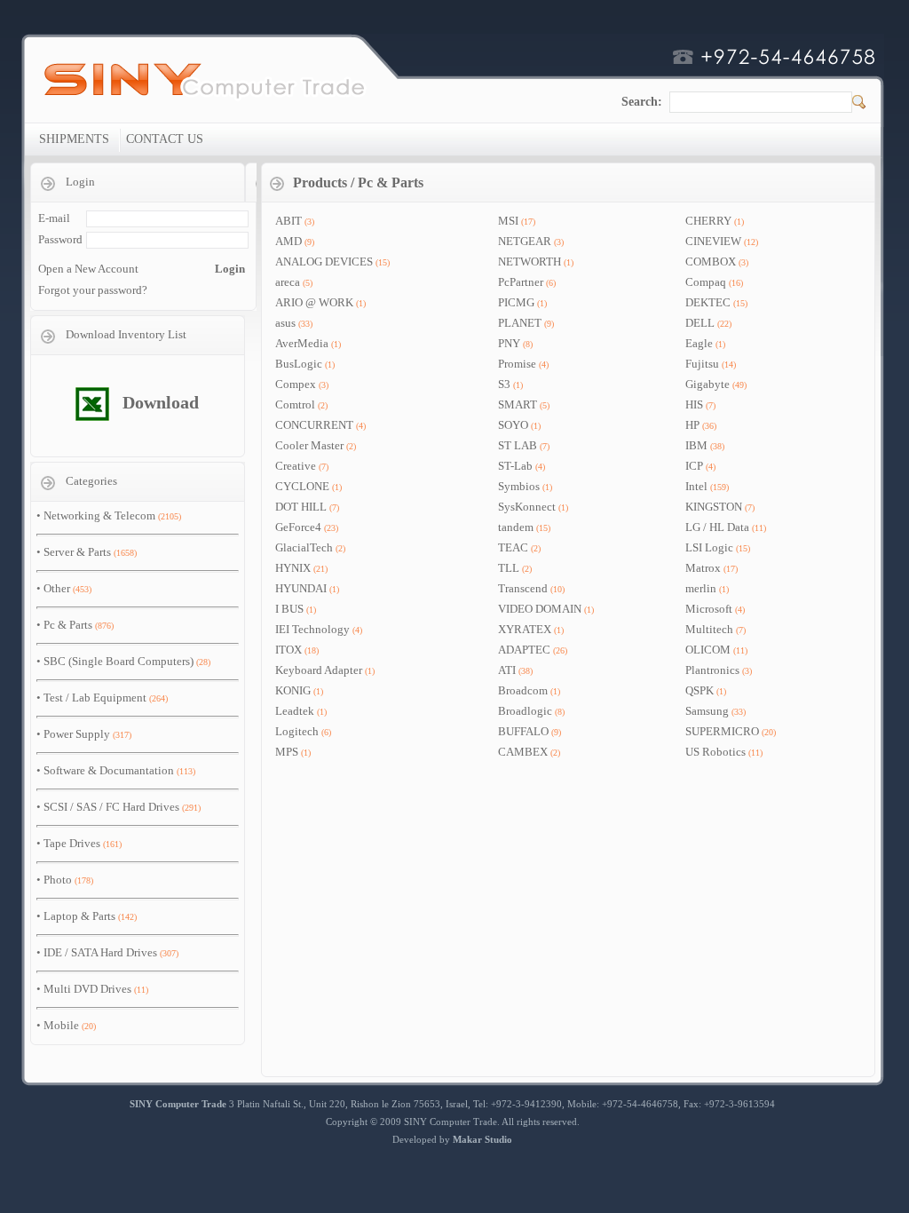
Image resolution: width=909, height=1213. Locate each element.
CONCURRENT (314, 425)
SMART (517, 404)
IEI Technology (312, 629)
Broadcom (523, 690)
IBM (696, 445)
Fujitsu (702, 363)
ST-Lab (515, 465)
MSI (508, 220)
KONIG (293, 690)
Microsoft (708, 608)
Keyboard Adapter (318, 670)
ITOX (288, 649)
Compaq (705, 282)
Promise (517, 363)
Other (56, 588)
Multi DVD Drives (87, 988)
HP (692, 425)
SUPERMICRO (722, 731)
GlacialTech (304, 547)
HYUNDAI (301, 588)
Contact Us (164, 139)
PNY (509, 343)
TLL (508, 568)
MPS (286, 751)
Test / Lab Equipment (94, 697)
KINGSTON (713, 506)
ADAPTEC (524, 649)
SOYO (513, 425)
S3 (504, 384)
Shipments (74, 139)
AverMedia (301, 343)
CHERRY (708, 220)
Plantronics (712, 670)
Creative (295, 465)
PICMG (516, 302)
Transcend (523, 588)
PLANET (519, 322)
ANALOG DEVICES (324, 261)
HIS (694, 404)
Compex (295, 384)
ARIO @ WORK (314, 302)
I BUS (289, 608)
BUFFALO (523, 731)
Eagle (699, 343)
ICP (694, 465)
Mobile (61, 1025)
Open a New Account (88, 268)
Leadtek (294, 710)
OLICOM (708, 649)
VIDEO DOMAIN (539, 608)
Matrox (703, 568)
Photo (57, 879)
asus (285, 322)
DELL (700, 322)
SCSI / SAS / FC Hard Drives (111, 806)
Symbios (519, 486)
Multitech (709, 629)
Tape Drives (71, 843)
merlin (700, 588)
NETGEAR (524, 241)
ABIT (288, 220)
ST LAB (517, 445)
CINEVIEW (713, 241)
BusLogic (298, 363)
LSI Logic (709, 547)
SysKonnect (527, 506)
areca (287, 282)
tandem (516, 527)
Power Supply (76, 734)
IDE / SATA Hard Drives (100, 952)
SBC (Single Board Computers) (118, 661)
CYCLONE (302, 486)
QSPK (699, 690)
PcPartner (520, 282)
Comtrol (295, 404)
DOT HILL (302, 506)
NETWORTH (529, 261)
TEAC (513, 547)
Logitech (297, 731)
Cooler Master (309, 445)
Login (230, 268)
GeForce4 (298, 527)
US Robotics (715, 751)
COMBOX (710, 261)
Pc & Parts (67, 624)
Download (161, 402)
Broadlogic (525, 710)
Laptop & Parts (79, 916)
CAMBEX (523, 751)
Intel (696, 486)
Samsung (707, 710)
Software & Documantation (108, 770)
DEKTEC (708, 302)
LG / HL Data (717, 527)
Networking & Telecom (99, 515)
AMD (288, 241)
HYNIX (293, 568)
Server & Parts (77, 552)
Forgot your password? (92, 290)
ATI (507, 670)
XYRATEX (524, 629)
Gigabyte (707, 384)
